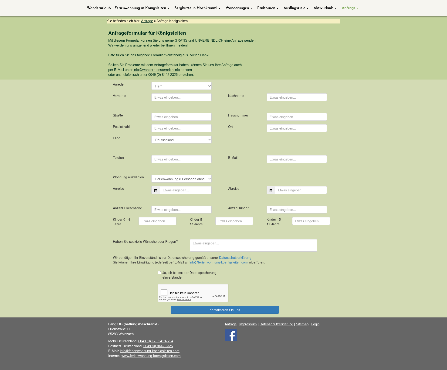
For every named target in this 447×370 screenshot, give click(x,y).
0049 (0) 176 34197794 (155, 341)
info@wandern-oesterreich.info (156, 70)
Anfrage (147, 21)
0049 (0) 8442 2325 (163, 75)
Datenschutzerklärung (276, 324)
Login (315, 324)
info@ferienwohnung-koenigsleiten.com (149, 351)
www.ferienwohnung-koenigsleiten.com (151, 356)
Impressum (248, 324)
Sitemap (302, 324)
